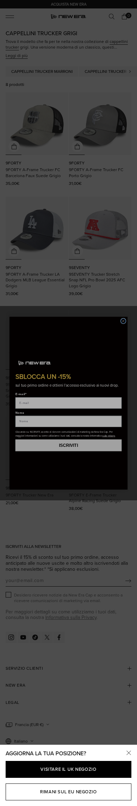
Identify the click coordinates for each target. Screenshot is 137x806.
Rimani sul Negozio (68, 791)
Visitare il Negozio (68, 769)
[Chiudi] (129, 753)
